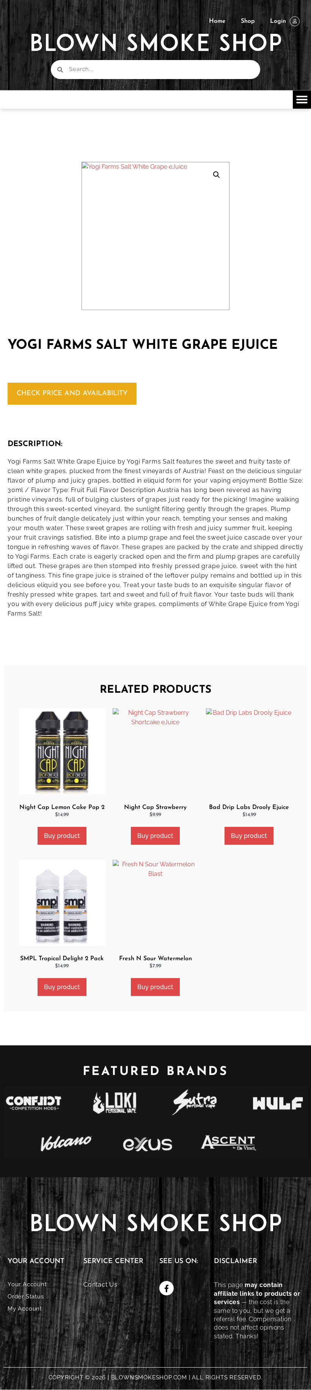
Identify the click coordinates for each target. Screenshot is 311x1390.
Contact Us (100, 1284)
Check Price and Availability (72, 393)
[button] (302, 99)
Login (278, 21)
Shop (248, 21)
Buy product (62, 835)
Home (217, 21)
